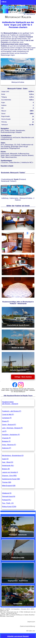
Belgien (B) (6, 469)
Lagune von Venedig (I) (10, 472)
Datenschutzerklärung (27, 626)
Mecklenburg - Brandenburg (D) (13, 455)
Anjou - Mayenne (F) (9, 444)
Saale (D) (5, 459)
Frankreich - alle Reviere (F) (11, 411)
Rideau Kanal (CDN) (9, 506)
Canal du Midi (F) (8, 414)
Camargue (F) (7, 418)
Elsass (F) (5, 421)
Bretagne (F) (6, 441)
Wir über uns (30, 631)
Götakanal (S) (6, 493)
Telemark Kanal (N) (8, 496)
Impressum (31, 621)
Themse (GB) (6, 482)
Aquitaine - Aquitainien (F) (11, 434)
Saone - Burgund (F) (9, 424)
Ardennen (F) (6, 448)
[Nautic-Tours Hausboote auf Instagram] (21, 384)
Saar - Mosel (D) (7, 462)
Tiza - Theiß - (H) (8, 503)
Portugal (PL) (6, 500)
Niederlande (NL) (8, 465)
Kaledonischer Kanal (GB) (11, 479)
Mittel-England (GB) (8, 485)
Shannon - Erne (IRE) (9, 475)
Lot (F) (4, 431)
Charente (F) (6, 438)
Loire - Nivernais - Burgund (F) (12, 428)
